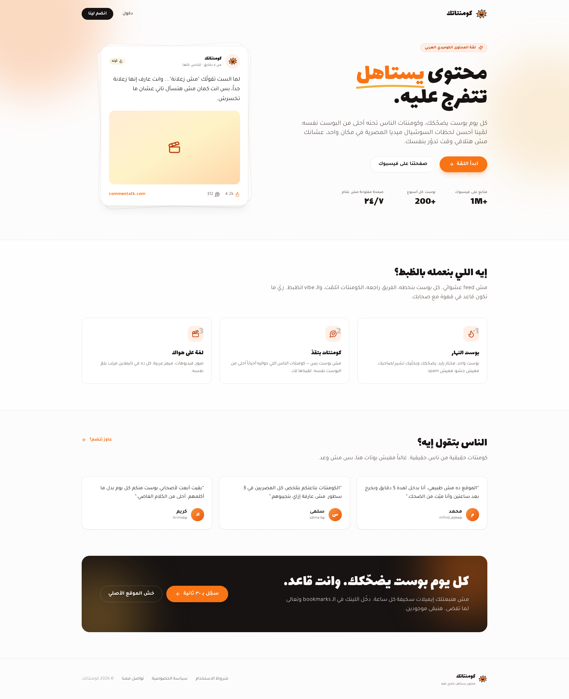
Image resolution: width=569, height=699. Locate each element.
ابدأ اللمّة (467, 164)
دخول (127, 14)
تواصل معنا (133, 679)
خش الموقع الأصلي (131, 594)
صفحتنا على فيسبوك (402, 164)
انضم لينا (97, 14)
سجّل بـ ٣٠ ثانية (201, 594)
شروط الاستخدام (212, 679)
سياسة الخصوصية (170, 679)
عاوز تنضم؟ (101, 440)
